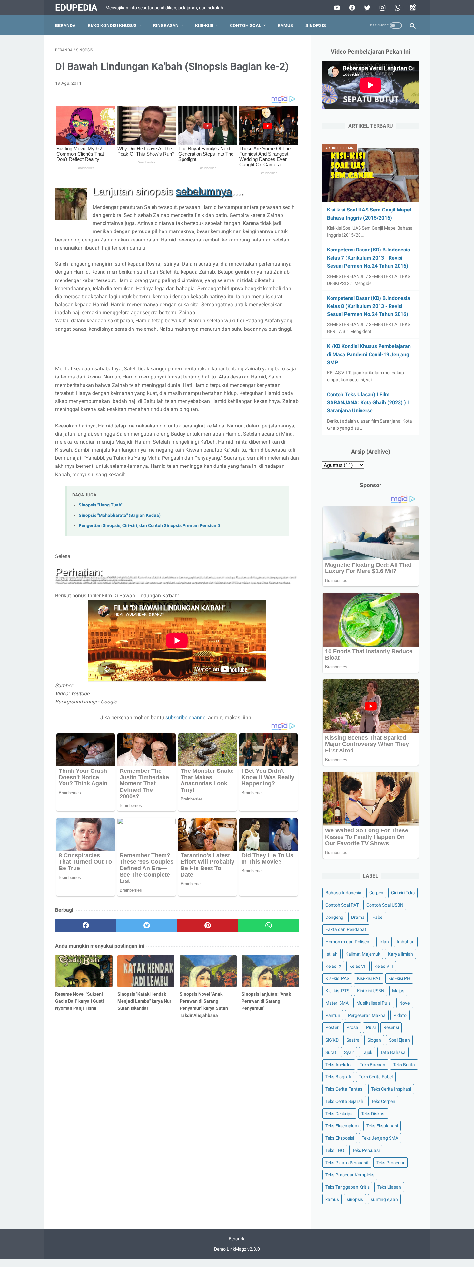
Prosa (352, 1027)
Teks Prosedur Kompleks (349, 1174)
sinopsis (355, 1199)
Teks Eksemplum (342, 1125)
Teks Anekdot (338, 1064)
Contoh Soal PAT (342, 905)
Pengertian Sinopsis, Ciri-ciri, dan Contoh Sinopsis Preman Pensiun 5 (149, 525)
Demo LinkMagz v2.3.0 (237, 1249)
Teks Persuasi (366, 1150)
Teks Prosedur (390, 1162)
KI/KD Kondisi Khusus (112, 25)
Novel (404, 1003)
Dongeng (334, 917)
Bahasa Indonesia (343, 892)
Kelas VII (358, 966)
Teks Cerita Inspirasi (391, 1089)
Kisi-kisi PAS (337, 978)
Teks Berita (404, 1064)
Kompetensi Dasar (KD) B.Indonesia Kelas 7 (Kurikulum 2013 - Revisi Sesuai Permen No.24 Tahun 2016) (368, 258)
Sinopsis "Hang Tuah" (100, 505)
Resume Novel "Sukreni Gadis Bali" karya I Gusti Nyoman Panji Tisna (79, 1001)
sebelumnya (204, 191)
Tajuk (367, 1052)
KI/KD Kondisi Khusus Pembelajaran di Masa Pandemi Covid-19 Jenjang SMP (369, 354)
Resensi (391, 1027)
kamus (332, 1199)
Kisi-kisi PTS (337, 990)
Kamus (285, 25)
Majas (398, 990)
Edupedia (76, 7)
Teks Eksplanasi (382, 1125)
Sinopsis (315, 25)
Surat (330, 1052)
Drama (358, 917)
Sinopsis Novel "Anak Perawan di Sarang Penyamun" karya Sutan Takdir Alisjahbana (204, 1004)
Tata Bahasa (393, 1052)
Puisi (371, 1027)
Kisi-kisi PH (399, 978)
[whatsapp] (397, 8)
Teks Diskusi (373, 1113)
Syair (349, 1052)
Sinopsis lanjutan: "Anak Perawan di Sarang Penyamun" (266, 1001)
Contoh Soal (245, 25)
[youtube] (336, 8)
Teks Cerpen (383, 1101)
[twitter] (366, 8)
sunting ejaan (384, 1199)
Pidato (400, 1015)
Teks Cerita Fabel (376, 1076)
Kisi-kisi (204, 25)
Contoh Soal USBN (384, 905)
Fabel (377, 917)
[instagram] (382, 8)
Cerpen (376, 892)
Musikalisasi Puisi (373, 1003)
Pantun (332, 1015)
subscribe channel (186, 717)
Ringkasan (166, 25)
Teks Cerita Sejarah (344, 1101)
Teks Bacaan (372, 1064)
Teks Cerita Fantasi (344, 1089)
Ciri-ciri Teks (403, 892)
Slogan (374, 1040)
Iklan (384, 941)
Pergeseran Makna (367, 1015)
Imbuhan (406, 941)
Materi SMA (337, 1003)
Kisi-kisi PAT (368, 978)
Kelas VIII (383, 966)
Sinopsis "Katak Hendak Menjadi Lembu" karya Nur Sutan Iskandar (144, 1001)
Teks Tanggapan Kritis (347, 1187)
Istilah (331, 954)
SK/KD (332, 1040)
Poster (332, 1027)
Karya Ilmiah (400, 954)
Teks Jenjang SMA (380, 1138)
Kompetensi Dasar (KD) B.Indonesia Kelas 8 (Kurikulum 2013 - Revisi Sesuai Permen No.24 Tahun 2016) (368, 306)
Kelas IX (333, 966)
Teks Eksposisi (339, 1138)
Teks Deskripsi (339, 1113)
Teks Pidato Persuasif (347, 1162)
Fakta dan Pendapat (345, 929)
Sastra (353, 1040)
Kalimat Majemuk (362, 954)
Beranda (65, 25)
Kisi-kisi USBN (370, 990)
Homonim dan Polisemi (348, 941)
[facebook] (351, 8)
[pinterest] (207, 925)
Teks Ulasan (389, 1187)
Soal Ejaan (399, 1040)
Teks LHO (334, 1150)
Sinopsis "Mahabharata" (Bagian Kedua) (120, 515)
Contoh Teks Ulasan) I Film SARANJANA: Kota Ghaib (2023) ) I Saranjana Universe (368, 402)
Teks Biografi (338, 1076)
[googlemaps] (412, 8)
